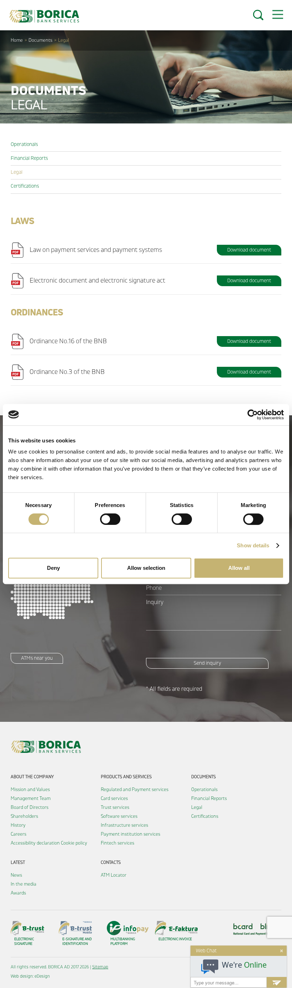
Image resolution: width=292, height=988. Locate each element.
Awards (18, 893)
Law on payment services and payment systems (96, 250)
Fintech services (117, 843)
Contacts (111, 862)
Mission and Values (30, 789)
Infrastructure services (124, 825)
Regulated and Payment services (134, 789)
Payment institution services (130, 834)
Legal (16, 172)
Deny (53, 568)
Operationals (24, 144)
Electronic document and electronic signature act (97, 281)
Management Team (31, 798)
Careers (18, 834)
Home (17, 40)
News (16, 875)
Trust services (115, 807)
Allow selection (146, 568)
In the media (23, 884)
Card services (114, 798)
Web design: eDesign (30, 976)
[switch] (110, 519)
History (18, 825)
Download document (249, 250)
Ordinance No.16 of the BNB (68, 341)
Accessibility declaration (35, 843)
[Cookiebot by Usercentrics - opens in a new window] (252, 414)
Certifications (25, 186)
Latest (18, 862)
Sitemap (100, 967)
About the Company (32, 777)
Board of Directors (29, 807)
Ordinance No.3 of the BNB (67, 372)
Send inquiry (207, 663)
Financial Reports (29, 158)
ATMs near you (37, 658)
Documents (40, 40)
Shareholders (24, 816)
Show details (253, 545)
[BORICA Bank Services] (46, 16)
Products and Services (126, 777)
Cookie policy (74, 843)
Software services (119, 816)
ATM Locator (113, 875)
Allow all (239, 568)
